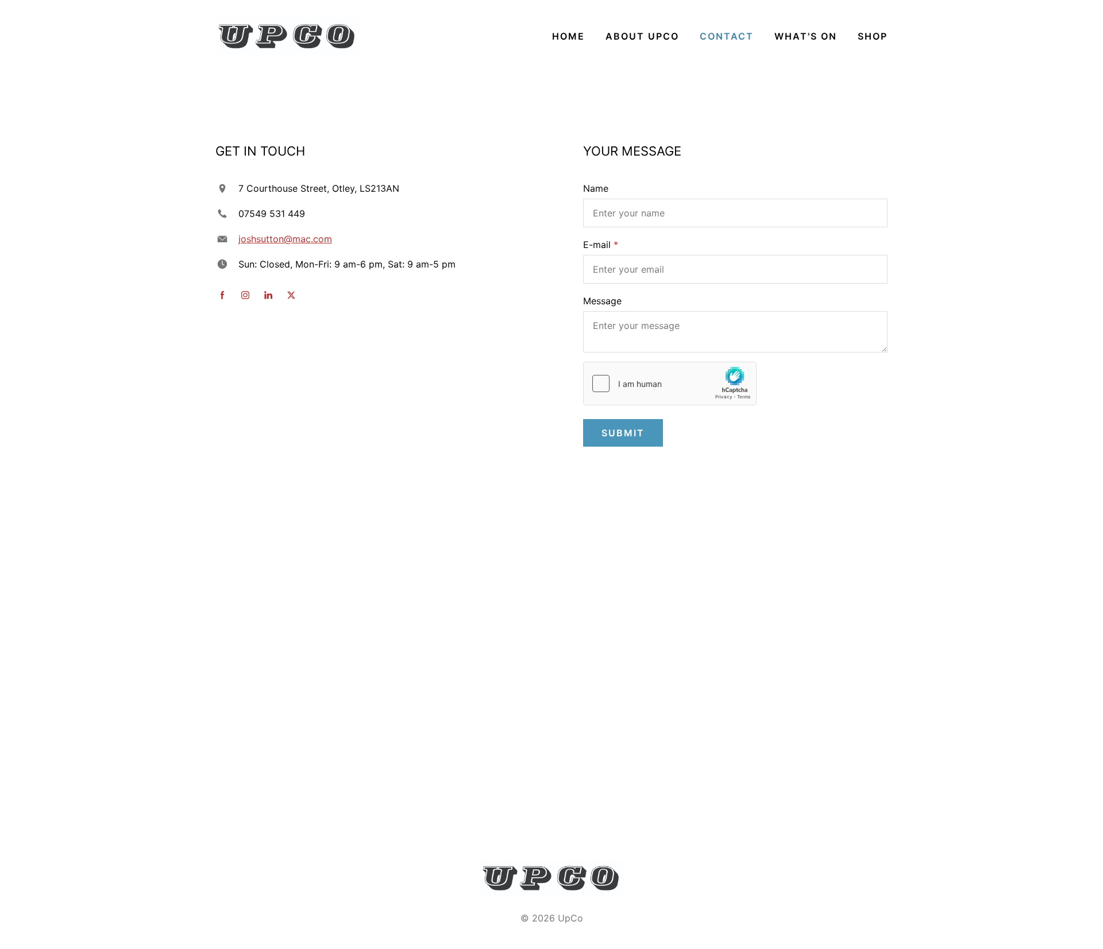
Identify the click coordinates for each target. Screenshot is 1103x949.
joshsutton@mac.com (285, 239)
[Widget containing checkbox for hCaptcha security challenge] (670, 383)
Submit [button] (623, 433)
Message (602, 301)
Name (595, 188)
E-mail (597, 244)
